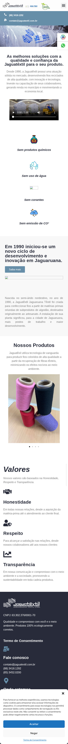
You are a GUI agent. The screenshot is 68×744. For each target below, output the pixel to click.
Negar (34, 733)
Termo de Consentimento (34, 740)
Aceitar (34, 724)
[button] (63, 693)
